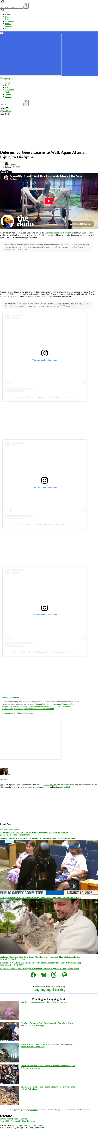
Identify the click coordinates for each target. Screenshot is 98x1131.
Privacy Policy (6, 1119)
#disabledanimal (52, 706)
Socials (8, 92)
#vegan (31, 704)
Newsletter (9, 90)
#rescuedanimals (38, 706)
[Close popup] (2, 32)
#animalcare (26, 706)
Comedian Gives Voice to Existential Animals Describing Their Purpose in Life (34, 832)
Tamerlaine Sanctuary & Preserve (58, 233)
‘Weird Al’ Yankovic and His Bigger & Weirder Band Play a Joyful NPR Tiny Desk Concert (39, 969)
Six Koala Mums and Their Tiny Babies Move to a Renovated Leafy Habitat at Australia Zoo (40, 957)
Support (8, 94)
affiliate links (33, 1110)
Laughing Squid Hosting (49, 989)
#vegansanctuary (68, 704)
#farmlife (26, 708)
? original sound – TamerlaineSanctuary (18, 713)
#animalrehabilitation (45, 708)
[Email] (10, 172)
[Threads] (7, 172)
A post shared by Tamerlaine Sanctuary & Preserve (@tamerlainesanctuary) (44, 397)
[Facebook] (1, 172)
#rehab (33, 708)
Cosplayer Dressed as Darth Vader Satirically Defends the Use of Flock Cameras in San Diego (40, 897)
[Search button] (26, 103)
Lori (1, 785)
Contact (8, 97)
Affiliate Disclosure (28, 1121)
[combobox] (12, 104)
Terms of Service (20, 1119)
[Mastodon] (10, 1116)
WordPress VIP (40, 1125)
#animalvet (15, 706)
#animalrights (40, 704)
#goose (62, 706)
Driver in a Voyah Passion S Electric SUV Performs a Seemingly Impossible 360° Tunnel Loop (40, 963)
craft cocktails (64, 787)
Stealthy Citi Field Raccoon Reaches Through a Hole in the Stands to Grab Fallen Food (37, 838)
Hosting (8, 87)
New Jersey (88, 233)
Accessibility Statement (9, 1121)
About (7, 83)
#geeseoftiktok (7, 708)
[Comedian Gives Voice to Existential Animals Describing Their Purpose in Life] (9, 829)
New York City (50, 785)
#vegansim (6, 706)
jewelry (22, 787)
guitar (35, 787)
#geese (68, 706)
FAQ (7, 85)
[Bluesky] (4, 172)
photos (46, 787)
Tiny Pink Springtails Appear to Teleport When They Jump (45, 1002)
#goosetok (18, 708)
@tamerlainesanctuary (11, 697)
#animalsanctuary (53, 704)
